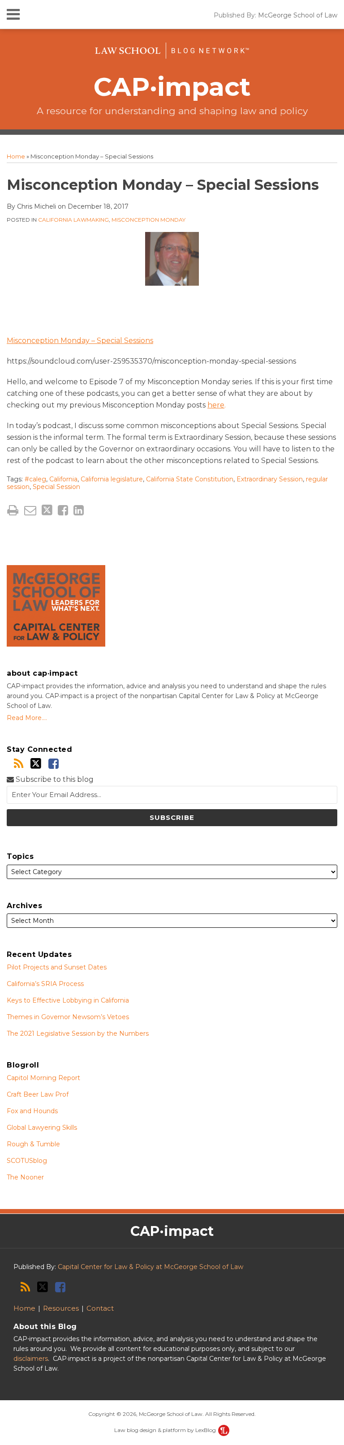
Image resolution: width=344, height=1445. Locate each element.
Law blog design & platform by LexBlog (165, 1430)
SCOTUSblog (27, 1161)
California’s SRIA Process (45, 984)
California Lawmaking (73, 219)
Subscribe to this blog (54, 779)
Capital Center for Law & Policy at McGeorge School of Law (150, 1267)
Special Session (56, 487)
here (215, 405)
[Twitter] (35, 763)
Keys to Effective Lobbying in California (68, 1000)
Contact (100, 1308)
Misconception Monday (148, 219)
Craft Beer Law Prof (38, 1094)
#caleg (35, 479)
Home (16, 156)
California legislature (112, 479)
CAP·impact (172, 86)
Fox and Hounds (32, 1111)
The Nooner (25, 1177)
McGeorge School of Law (297, 15)
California (63, 479)
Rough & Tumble (33, 1144)
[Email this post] (30, 510)
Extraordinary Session (269, 479)
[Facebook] (53, 764)
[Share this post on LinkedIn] (78, 510)
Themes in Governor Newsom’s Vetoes (68, 1017)
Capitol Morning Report (43, 1078)
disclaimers (30, 1359)
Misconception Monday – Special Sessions (80, 340)
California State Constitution (189, 479)
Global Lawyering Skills (42, 1127)
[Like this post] (63, 510)
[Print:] (12, 510)
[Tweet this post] (47, 510)
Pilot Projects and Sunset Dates (57, 967)
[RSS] (18, 764)
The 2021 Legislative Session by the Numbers (78, 1033)
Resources (61, 1308)
